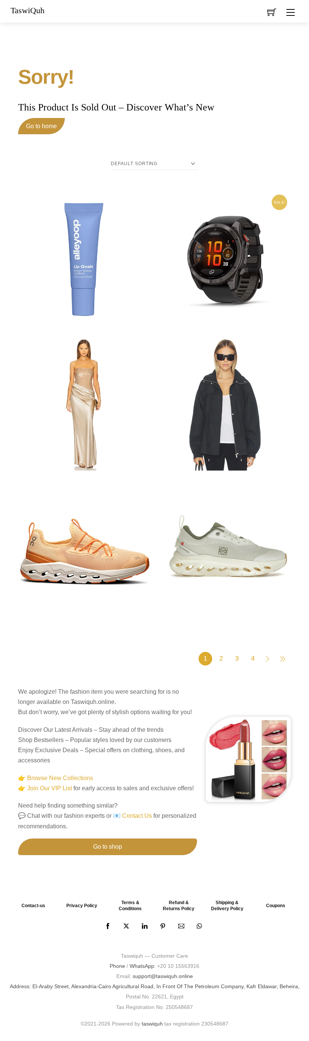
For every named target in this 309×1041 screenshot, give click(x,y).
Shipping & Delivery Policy (227, 905)
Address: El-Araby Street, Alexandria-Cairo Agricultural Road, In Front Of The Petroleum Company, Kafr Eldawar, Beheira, (155, 986)
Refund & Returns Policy (178, 905)
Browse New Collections (60, 778)
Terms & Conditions (130, 905)
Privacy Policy (81, 905)
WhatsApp (142, 966)
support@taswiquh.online (163, 976)
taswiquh (152, 1024)
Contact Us (137, 816)
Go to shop (107, 846)
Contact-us (33, 905)
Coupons (275, 905)
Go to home (41, 126)
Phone (117, 966)
